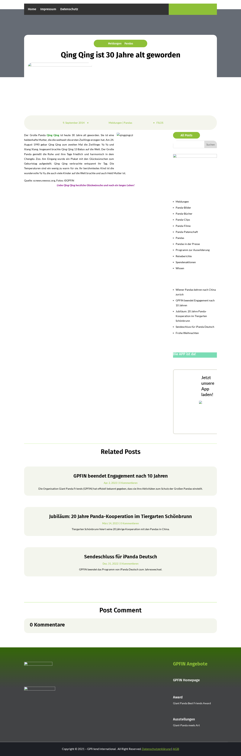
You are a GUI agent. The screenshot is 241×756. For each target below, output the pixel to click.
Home (32, 9)
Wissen (180, 268)
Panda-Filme (183, 225)
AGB (176, 749)
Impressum (48, 9)
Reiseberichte (184, 256)
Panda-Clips (183, 219)
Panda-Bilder (183, 207)
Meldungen (114, 43)
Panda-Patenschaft (187, 231)
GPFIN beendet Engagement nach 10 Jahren (120, 476)
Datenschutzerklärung (156, 749)
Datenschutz (69, 9)
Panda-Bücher (184, 213)
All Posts (186, 135)
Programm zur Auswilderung (193, 249)
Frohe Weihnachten (187, 333)
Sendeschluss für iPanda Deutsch (195, 326)
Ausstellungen (184, 719)
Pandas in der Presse (188, 243)
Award (178, 697)
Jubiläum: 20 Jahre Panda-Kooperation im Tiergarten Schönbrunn (191, 316)
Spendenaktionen (186, 262)
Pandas (128, 43)
